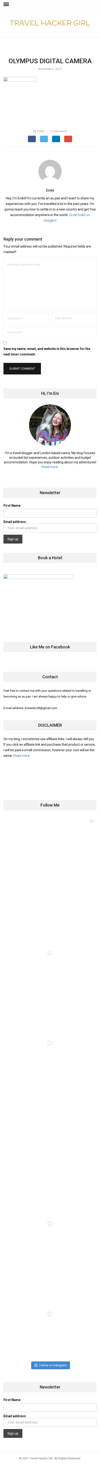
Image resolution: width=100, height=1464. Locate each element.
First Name (11, 505)
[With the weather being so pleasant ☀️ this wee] (50, 862)
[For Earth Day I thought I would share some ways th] (50, 1043)
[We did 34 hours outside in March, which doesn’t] (50, 1224)
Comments (58, 131)
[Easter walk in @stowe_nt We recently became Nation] (50, 1133)
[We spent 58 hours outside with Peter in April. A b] (50, 953)
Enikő (38, 131)
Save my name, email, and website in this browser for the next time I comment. (46, 351)
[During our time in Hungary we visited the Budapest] (50, 1314)
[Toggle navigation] (6, 4)
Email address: (15, 522)
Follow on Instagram (53, 1365)
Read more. (50, 467)
